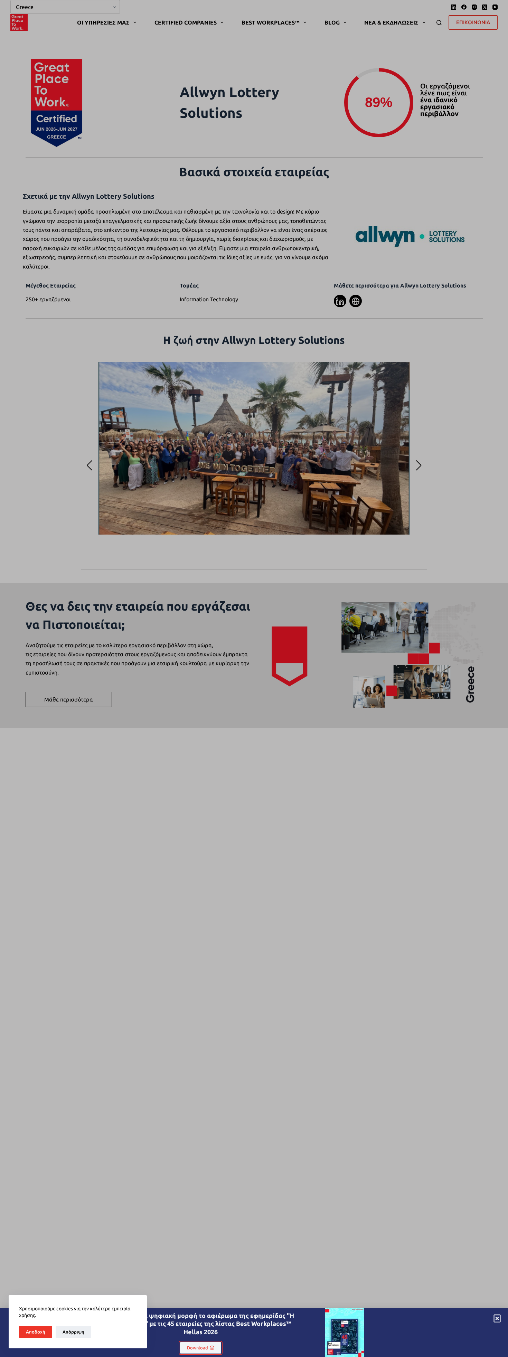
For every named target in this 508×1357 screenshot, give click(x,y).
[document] (254, 678)
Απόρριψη (73, 1331)
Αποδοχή (35, 1331)
